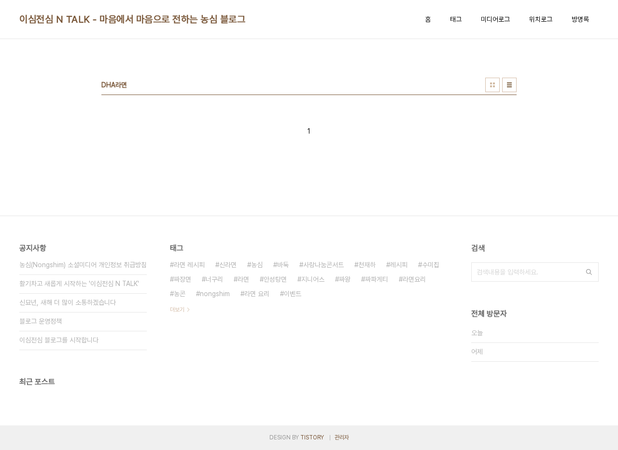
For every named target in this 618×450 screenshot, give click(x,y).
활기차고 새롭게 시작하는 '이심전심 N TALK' (79, 283)
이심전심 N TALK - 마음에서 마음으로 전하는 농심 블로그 (132, 19)
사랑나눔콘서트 (323, 265)
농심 (257, 265)
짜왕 (345, 279)
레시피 (398, 265)
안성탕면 (275, 279)
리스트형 (509, 85)
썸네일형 (492, 85)
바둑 (283, 265)
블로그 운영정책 (40, 321)
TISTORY (312, 437)
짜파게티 (376, 279)
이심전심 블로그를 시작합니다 (58, 340)
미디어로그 (495, 19)
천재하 (367, 265)
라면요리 (414, 279)
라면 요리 (256, 294)
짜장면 (182, 279)
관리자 (342, 437)
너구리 (214, 279)
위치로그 (540, 19)
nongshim (215, 294)
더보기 (177, 309)
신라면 (228, 265)
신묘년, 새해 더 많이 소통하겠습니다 (67, 302)
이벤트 (292, 294)
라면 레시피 (189, 265)
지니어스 (312, 279)
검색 (589, 272)
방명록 (580, 19)
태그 (456, 19)
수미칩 (430, 265)
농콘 (179, 294)
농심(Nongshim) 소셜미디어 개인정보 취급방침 (83, 265)
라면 (243, 279)
